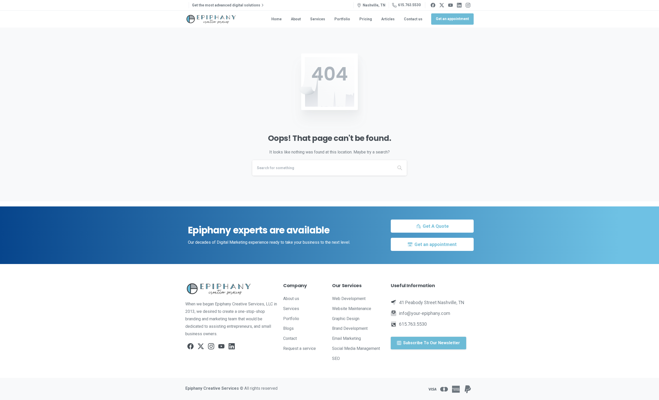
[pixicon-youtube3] (221, 346)
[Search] (400, 168)
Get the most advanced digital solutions (226, 5)
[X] (441, 5)
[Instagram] (468, 5)
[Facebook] (433, 5)
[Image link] (231, 288)
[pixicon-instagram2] (211, 346)
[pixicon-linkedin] (232, 346)
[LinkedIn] (459, 5)
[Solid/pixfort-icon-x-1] (201, 346)
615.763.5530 (409, 5)
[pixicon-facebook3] (190, 346)
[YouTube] (450, 5)
